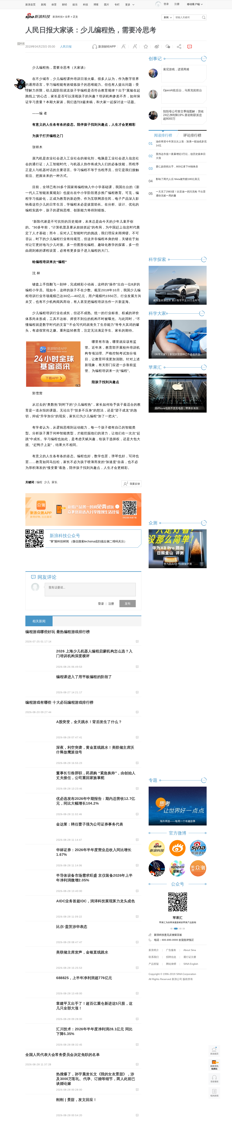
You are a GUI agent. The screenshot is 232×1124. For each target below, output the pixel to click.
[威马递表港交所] (178, 285)
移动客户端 (193, 4)
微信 (167, 46)
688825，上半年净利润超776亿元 (84, 978)
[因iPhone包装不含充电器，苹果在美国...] (178, 393)
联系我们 (154, 956)
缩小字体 (122, 46)
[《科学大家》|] (178, 339)
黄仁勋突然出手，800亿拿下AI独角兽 (177, 166)
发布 (127, 603)
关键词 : (30, 482)
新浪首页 (30, 4)
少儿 (47, 482)
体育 (54, 4)
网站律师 (171, 963)
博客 (96, 4)
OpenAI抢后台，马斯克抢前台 (182, 90)
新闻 (43, 4)
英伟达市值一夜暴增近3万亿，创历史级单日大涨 (181, 156)
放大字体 (134, 46)
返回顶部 (214, 1107)
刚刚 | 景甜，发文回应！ (76, 1100)
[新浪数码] (177, 848)
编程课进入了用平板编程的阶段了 (84, 677)
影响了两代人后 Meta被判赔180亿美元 (178, 179)
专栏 (117, 4)
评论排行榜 (192, 135)
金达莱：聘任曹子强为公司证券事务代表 (89, 824)
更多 (127, 4)
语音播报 (214, 1079)
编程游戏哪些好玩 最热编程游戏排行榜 (57, 632)
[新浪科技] (157, 848)
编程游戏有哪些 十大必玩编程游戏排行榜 (59, 702)
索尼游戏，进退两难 (176, 69)
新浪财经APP (107, 46)
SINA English (190, 963)
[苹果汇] (177, 868)
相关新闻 (38, 621)
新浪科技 (58, 16)
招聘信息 (171, 956)
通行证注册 (189, 956)
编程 (39, 482)
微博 (156, 46)
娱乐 (75, 4)
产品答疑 (154, 963)
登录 (101, 603)
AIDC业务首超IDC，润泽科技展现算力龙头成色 (95, 901)
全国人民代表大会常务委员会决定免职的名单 (62, 1055)
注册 (176, 4)
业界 (67, 16)
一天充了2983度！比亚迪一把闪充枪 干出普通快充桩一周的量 (181, 193)
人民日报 (66, 46)
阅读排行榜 (163, 135)
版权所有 (188, 979)
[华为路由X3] (178, 548)
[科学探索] (157, 868)
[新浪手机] (198, 848)
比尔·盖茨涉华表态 (71, 927)
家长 (54, 482)
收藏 (145, 46)
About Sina (189, 950)
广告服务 (171, 950)
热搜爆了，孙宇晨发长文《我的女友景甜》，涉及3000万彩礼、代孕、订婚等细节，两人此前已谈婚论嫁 (95, 1079)
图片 (106, 4)
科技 (85, 4)
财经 (64, 4)
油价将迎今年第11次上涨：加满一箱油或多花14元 (181, 143)
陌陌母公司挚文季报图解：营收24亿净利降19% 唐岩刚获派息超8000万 (183, 114)
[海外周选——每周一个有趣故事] (178, 806)
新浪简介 (154, 950)
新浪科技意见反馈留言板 (168, 934)
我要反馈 (135, 483)
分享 (178, 46)
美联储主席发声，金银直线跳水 (82, 952)
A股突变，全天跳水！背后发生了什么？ (89, 722)
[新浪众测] (198, 868)
